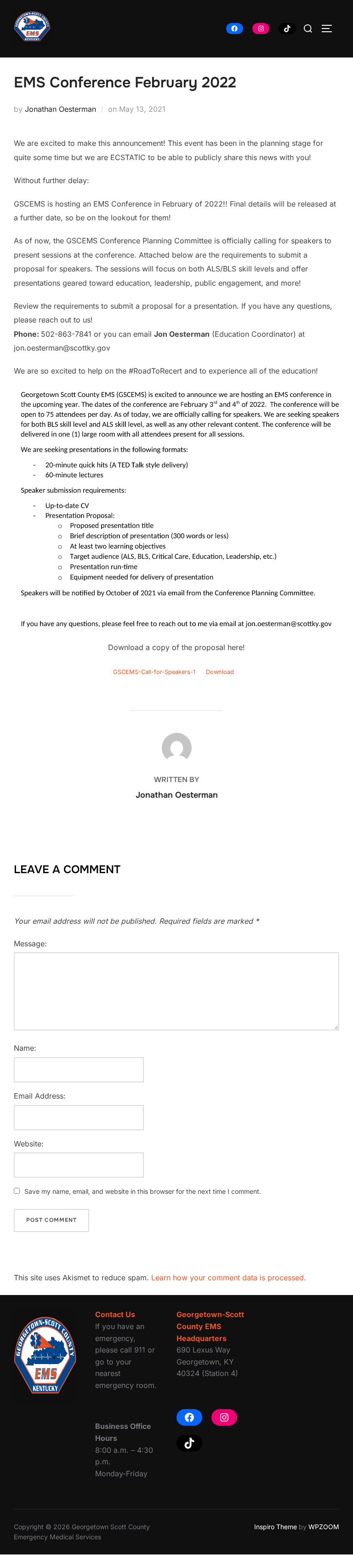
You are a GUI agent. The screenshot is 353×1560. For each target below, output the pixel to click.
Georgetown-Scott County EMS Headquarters (210, 1326)
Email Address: (40, 1095)
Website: (29, 1143)
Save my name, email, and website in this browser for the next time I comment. (142, 1191)
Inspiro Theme (275, 1527)
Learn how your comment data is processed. (228, 1277)
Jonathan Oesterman (60, 109)
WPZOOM (323, 1527)
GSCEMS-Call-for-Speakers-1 (154, 671)
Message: (30, 943)
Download (220, 671)
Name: (25, 1048)
